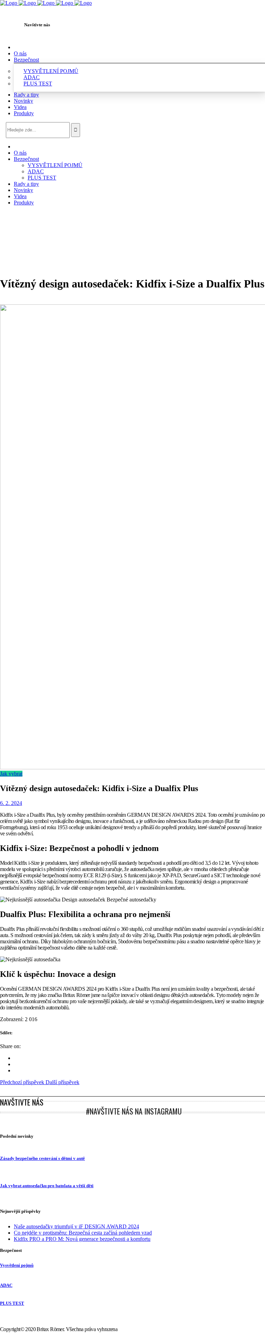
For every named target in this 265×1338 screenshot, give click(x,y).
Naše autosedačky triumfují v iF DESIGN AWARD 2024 (76, 1226)
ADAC (6, 1285)
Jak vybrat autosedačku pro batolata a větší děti (47, 1185)
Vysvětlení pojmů (16, 1265)
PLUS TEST (12, 1303)
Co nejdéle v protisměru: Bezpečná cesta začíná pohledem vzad (83, 1233)
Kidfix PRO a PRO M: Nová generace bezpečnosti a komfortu (82, 1239)
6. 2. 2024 (11, 803)
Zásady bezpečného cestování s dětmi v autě (42, 1158)
